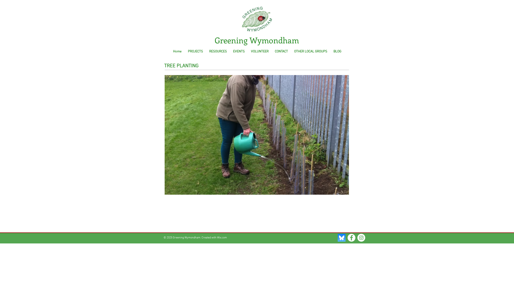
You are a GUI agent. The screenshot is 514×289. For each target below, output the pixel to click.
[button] (257, 135)
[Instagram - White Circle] (361, 238)
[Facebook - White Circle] (351, 238)
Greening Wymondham (257, 40)
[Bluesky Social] (342, 238)
